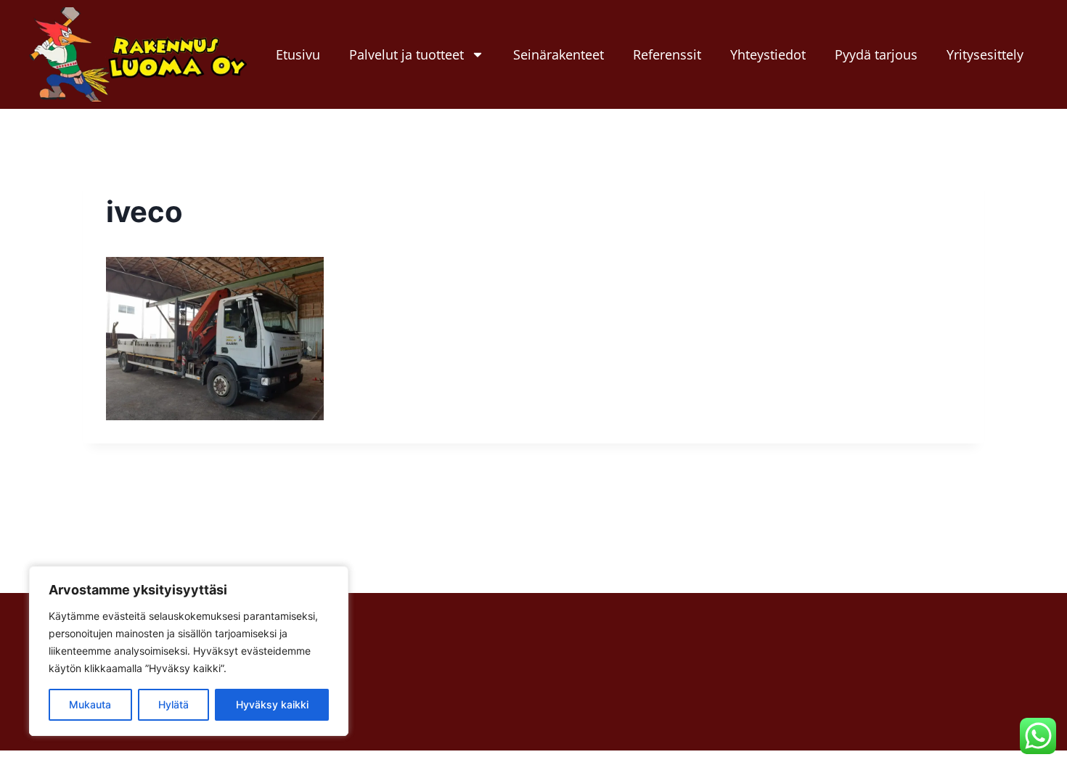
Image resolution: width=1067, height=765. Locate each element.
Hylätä (173, 704)
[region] (188, 651)
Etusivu (298, 54)
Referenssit (667, 54)
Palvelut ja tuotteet (406, 54)
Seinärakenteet (558, 54)
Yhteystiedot (768, 54)
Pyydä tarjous (876, 54)
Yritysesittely (985, 54)
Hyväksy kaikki (272, 704)
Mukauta (90, 704)
